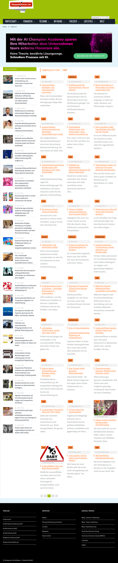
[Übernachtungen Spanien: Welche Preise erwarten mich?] (105, 361)
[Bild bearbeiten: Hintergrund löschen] (105, 448)
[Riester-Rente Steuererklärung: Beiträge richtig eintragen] (51, 361)
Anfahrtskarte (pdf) (9, 533)
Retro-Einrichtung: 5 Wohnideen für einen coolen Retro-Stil (104, 87)
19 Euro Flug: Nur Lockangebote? (76, 411)
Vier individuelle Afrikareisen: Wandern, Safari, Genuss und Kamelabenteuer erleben (24, 259)
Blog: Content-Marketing (90, 517)
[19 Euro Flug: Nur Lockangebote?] (78, 402)
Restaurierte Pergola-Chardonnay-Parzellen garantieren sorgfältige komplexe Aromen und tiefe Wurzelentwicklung (25, 228)
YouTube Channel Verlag (90, 531)
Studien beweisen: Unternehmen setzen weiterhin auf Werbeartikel (104, 248)
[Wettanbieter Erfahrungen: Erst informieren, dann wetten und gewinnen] (78, 119)
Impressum (7, 519)
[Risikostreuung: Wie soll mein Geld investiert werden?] (105, 202)
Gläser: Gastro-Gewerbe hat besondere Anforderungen (105, 422)
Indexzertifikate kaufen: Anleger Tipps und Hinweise (106, 330)
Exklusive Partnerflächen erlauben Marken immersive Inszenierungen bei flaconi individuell (25, 141)
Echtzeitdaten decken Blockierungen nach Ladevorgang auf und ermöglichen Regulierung (24, 356)
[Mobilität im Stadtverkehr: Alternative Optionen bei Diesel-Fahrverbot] (78, 157)
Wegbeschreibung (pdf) (11, 537)
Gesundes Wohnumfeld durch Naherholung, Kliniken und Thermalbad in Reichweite (25, 170)
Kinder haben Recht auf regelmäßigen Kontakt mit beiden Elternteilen (24, 430)
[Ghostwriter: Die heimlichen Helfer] (51, 237)
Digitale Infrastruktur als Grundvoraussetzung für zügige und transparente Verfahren (24, 399)
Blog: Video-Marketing (90, 522)
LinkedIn (85, 540)
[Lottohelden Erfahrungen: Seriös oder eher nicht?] (51, 320)
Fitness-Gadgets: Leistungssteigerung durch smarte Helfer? (78, 211)
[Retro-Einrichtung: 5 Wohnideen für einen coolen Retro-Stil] (105, 77)
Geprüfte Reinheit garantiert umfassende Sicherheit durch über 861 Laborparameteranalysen (25, 127)
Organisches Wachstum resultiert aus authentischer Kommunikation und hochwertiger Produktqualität (25, 371)
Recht (44, 237)
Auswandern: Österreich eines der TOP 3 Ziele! (52, 411)
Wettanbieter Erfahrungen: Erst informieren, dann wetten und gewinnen (78, 130)
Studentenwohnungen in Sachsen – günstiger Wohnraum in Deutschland (52, 289)
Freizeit (73, 21)
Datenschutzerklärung (11, 542)
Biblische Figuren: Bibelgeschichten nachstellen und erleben (106, 288)
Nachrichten (46, 535)
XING (84, 545)
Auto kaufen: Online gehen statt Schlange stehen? (78, 458)
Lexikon (45, 526)
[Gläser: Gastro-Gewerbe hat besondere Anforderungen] (105, 407)
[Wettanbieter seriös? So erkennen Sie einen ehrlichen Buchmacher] (105, 157)
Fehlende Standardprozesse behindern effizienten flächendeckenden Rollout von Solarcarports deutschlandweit (25, 98)
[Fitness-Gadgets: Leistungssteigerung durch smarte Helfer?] (78, 202)
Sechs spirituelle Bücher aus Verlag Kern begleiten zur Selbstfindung (25, 300)
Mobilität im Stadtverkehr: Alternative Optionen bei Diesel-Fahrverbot (79, 168)
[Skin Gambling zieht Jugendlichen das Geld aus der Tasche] (105, 119)
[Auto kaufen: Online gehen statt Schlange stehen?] (78, 448)
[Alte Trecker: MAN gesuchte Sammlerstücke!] (78, 361)
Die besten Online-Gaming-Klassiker (50, 210)
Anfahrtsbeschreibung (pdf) (13, 523)
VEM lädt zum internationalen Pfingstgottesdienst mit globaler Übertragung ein (24, 326)
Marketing (100, 237)
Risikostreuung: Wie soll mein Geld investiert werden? (106, 211)
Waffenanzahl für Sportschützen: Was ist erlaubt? (79, 87)
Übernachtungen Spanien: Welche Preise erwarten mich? (105, 370)
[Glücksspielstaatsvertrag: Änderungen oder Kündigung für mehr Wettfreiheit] (51, 157)
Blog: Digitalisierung (89, 526)
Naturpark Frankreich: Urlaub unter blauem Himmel (78, 288)
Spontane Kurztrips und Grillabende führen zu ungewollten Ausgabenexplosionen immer (25, 244)
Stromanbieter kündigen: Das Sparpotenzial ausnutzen (48, 88)
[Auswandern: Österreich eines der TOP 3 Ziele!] (51, 402)
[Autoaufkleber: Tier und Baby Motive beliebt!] (51, 453)
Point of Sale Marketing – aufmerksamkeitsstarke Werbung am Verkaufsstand (79, 333)
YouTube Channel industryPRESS (93, 535)
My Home (58, 21)
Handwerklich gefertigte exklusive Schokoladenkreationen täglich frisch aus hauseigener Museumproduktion (25, 415)
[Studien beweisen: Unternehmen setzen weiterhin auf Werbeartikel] (105, 237)
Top (43, 77)
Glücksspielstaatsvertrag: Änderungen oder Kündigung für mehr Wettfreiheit (53, 168)
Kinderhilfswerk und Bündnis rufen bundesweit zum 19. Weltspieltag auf (25, 288)
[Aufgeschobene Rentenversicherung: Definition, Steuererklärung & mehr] (51, 119)
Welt (102, 21)
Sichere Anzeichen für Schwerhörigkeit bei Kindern (78, 247)
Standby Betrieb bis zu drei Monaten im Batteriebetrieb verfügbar (25, 385)
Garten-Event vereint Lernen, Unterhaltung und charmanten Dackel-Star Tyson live (25, 82)
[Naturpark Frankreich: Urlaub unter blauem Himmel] (78, 278)
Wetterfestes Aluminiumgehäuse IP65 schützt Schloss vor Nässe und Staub (25, 341)
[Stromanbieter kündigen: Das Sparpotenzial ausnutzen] (51, 77)
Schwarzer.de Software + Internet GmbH (18, 560)
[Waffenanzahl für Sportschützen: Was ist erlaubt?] (78, 77)
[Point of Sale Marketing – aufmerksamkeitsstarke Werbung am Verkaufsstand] (78, 320)
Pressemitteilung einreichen (52, 522)
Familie (72, 237)
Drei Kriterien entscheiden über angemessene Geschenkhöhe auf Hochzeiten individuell (24, 184)
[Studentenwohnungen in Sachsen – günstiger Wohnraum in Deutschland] (51, 278)
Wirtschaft (10, 21)
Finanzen (27, 21)
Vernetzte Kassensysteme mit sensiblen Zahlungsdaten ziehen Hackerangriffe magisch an (25, 156)
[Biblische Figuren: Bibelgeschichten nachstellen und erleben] (105, 278)
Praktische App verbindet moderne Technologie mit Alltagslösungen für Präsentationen (24, 211)
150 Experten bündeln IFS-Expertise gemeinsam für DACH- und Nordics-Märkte (24, 313)
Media (44, 517)
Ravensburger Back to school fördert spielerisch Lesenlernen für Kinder (25, 198)
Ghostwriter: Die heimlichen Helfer (50, 246)
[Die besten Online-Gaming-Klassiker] (51, 202)
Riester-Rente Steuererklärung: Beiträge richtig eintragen (49, 372)
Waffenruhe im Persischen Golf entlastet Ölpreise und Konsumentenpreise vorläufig (25, 113)
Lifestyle (88, 21)
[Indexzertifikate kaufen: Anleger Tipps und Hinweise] (105, 320)
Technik (43, 21)
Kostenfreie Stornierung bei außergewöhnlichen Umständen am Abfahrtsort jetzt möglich (25, 274)
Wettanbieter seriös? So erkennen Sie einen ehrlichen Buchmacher (105, 167)
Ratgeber (45, 531)
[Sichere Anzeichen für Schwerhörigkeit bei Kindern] (78, 237)
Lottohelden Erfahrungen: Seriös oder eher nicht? (51, 330)
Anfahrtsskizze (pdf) (10, 528)
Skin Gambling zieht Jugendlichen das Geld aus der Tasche (105, 129)
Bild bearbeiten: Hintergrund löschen (104, 457)
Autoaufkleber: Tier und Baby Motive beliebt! (52, 467)
